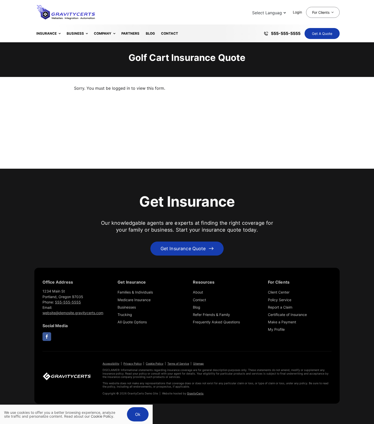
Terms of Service (178, 363)
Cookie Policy (154, 363)
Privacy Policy (132, 363)
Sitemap (198, 363)
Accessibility (111, 363)
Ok (137, 414)
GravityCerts (195, 393)
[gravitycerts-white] (66, 374)
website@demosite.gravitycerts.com (72, 313)
